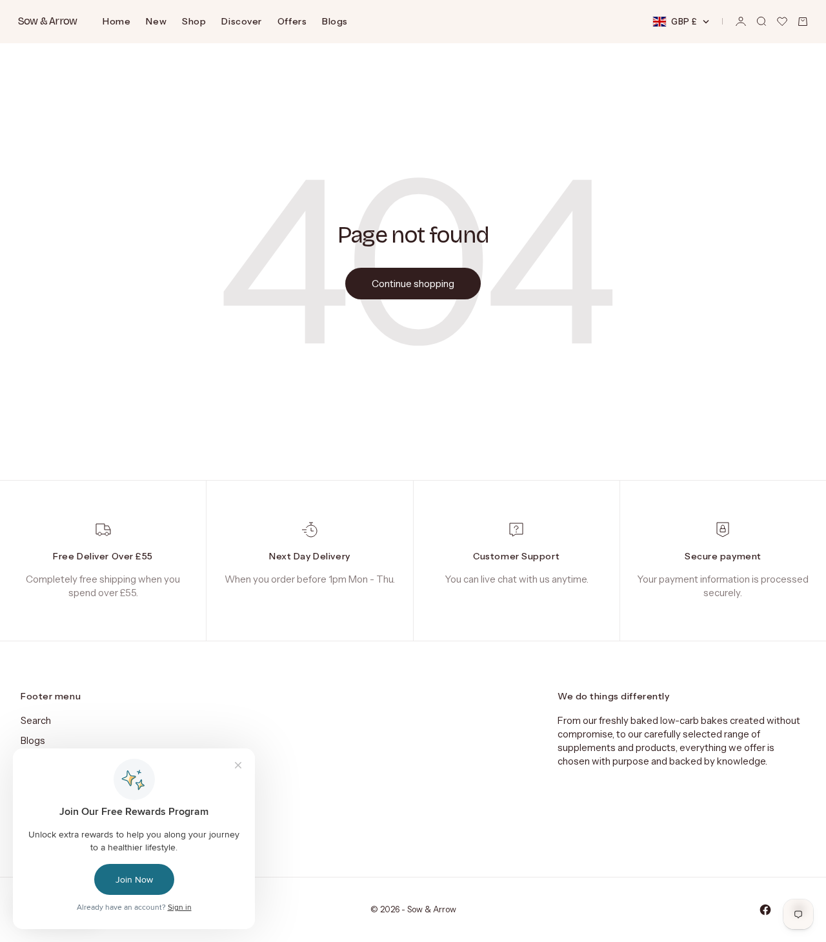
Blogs (335, 21)
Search (36, 720)
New (156, 21)
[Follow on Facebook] (765, 909)
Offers (292, 21)
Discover (241, 21)
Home (116, 21)
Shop (194, 21)
